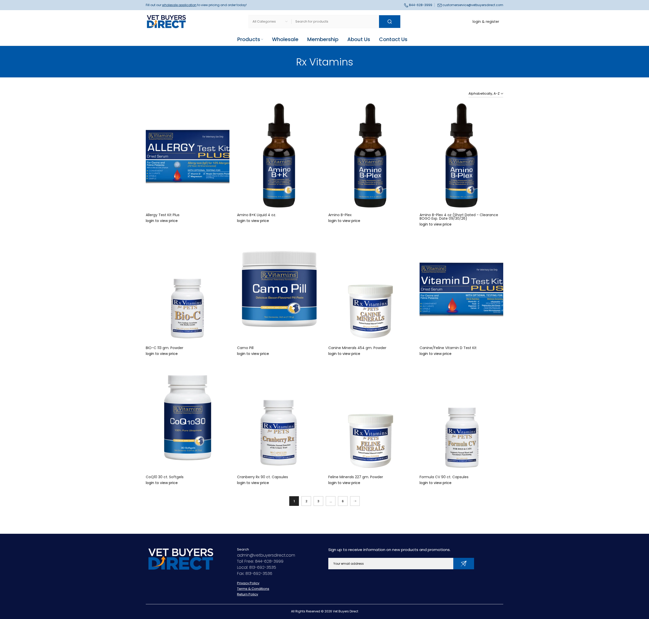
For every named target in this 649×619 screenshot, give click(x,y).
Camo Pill (245, 347)
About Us (358, 39)
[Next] (355, 501)
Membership (322, 39)
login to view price (162, 220)
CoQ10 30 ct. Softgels (165, 476)
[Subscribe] (463, 563)
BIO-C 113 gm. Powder (164, 347)
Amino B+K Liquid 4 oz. (256, 214)
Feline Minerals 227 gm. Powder (355, 476)
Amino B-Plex (340, 214)
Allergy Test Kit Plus (162, 214)
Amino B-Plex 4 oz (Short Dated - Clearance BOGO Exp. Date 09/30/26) (459, 216)
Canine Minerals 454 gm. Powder (357, 347)
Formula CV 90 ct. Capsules (444, 476)
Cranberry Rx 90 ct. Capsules (262, 476)
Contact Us (393, 39)
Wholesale (285, 39)
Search (243, 549)
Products (248, 39)
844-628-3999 (420, 5)
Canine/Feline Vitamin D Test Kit (448, 347)
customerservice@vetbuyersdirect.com (472, 5)
